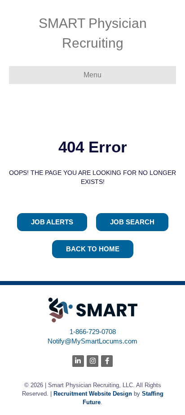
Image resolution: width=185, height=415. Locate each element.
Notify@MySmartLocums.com (92, 341)
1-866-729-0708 (93, 331)
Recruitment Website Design (92, 393)
